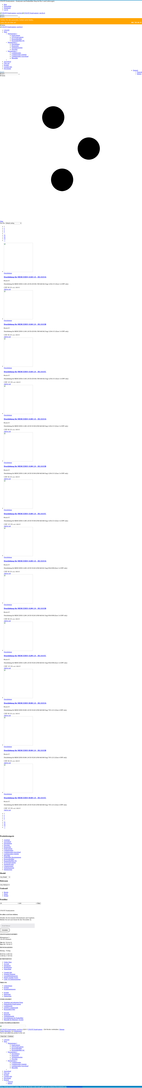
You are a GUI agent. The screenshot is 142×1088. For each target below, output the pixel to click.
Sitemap (61, 1029)
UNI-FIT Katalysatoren (35, 1029)
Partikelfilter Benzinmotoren (12, 857)
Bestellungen (8, 967)
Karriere (6, 987)
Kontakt (6, 65)
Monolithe (15, 58)
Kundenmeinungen (10, 989)
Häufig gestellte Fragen (11, 977)
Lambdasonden (16, 53)
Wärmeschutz (8, 869)
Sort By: (3, 223)
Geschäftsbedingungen (11, 976)
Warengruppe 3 (12, 51)
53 (4, 239)
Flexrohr (6, 1013)
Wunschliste (7, 6)
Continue (10, 1036)
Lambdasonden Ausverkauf (20, 56)
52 (4, 237)
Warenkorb (7, 8)
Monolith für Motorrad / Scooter (13, 1020)
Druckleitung (16, 44)
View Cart (3, 1036)
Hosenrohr (7, 1014)
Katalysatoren (16, 35)
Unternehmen (8, 986)
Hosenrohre (15, 46)
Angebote (7, 840)
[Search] (19, 74)
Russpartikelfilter (17, 39)
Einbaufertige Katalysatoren (12, 1004)
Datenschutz (7, 996)
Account (6, 964)
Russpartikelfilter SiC (18, 40)
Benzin (6, 892)
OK (68, 1087)
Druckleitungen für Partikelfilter (13, 1018)
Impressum (7, 994)
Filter (38, 903)
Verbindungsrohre (17, 47)
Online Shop (8, 962)
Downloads (7, 68)
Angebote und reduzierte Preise (13, 1002)
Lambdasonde (8, 1006)
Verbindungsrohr (9, 868)
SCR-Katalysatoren (17, 37)
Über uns (6, 63)
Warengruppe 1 (12, 34)
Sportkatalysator (9, 864)
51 (4, 235)
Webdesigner (18, 1031)
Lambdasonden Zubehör (19, 54)
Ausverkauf (7, 61)
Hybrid (6, 896)
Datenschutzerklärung (75, 1087)
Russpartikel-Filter (9, 1009)
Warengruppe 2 (12, 42)
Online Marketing (5, 1031)
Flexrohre (14, 49)
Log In (6, 10)
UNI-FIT (6, 30)
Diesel (6, 894)
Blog (5, 4)
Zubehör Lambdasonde (11, 1008)
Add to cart (7, 289)
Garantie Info (8, 67)
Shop (5, 32)
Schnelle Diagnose (9, 974)
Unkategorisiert (8, 866)
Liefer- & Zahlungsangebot (12, 979)
